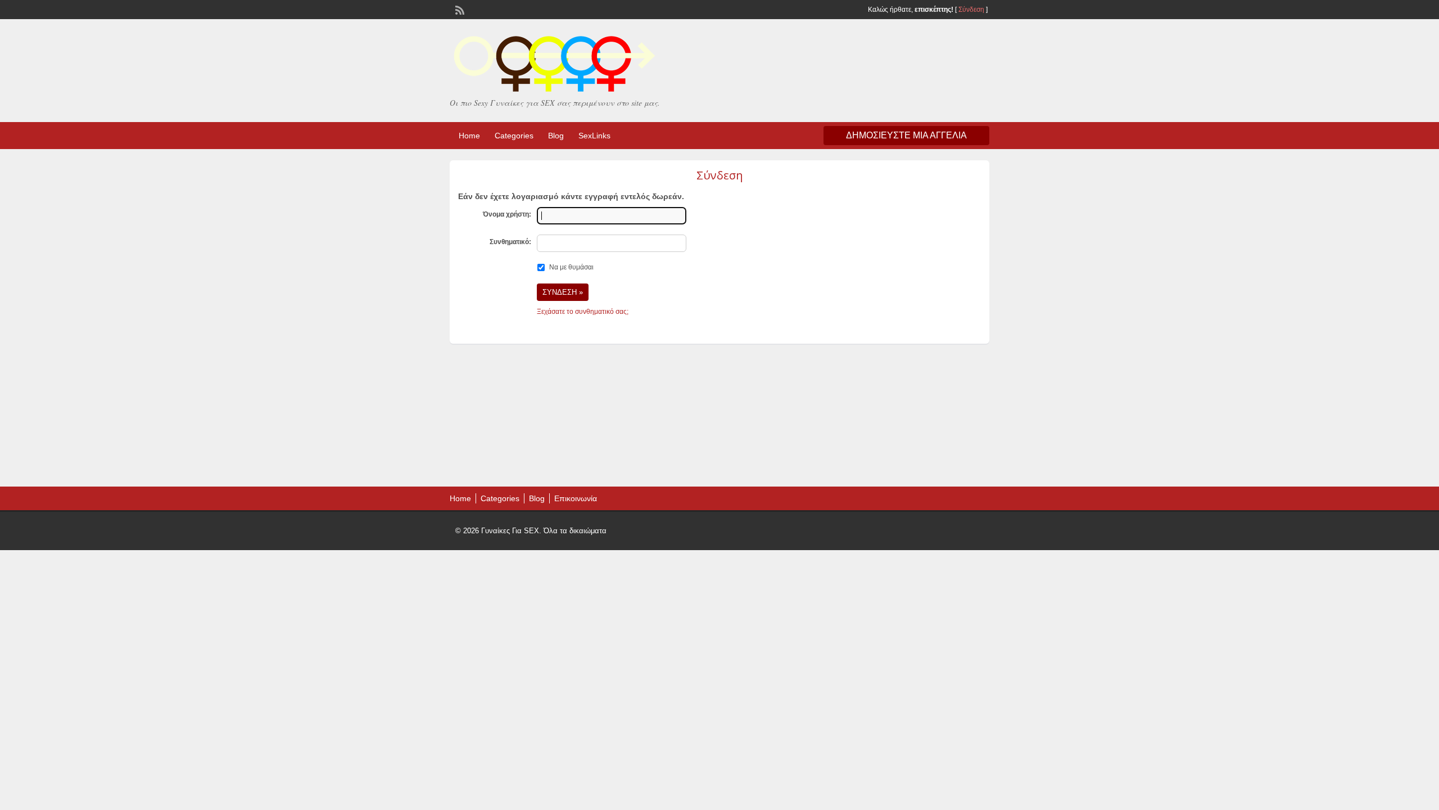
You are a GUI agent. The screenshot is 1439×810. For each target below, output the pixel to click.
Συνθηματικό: (510, 242)
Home (469, 135)
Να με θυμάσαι (571, 267)
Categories (514, 135)
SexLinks (594, 135)
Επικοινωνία (575, 498)
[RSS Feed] (458, 9)
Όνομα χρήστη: (507, 214)
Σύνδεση (971, 10)
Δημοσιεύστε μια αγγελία (906, 135)
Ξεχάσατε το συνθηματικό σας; (582, 312)
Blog (556, 135)
